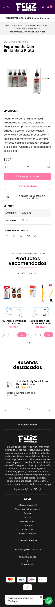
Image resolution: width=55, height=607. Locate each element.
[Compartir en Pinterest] (28, 236)
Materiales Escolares (36, 26)
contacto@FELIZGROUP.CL (27, 549)
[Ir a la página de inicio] (26, 6)
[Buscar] (8, 7)
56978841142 (27, 564)
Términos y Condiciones (27, 509)
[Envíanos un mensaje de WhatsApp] (49, 601)
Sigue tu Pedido (27, 533)
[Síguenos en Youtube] (35, 489)
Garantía (27, 517)
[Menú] (4, 7)
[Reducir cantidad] (6, 167)
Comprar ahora (27, 185)
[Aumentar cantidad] (48, 167)
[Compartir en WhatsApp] (21, 236)
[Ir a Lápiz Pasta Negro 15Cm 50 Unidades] (40, 293)
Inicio (7, 26)
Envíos (27, 513)
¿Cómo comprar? (27, 505)
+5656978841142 (27, 557)
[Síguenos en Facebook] (31, 489)
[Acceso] (43, 7)
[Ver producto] (10, 384)
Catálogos (27, 525)
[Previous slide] (3, 343)
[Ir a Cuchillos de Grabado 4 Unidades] (14, 293)
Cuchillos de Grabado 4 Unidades (14, 322)
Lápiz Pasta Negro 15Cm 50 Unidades (41, 322)
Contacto (27, 529)
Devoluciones (27, 521)
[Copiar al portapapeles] (35, 236)
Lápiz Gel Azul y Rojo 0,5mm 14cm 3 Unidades (32, 383)
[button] (27, 425)
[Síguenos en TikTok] (39, 489)
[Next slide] (52, 343)
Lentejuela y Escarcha (26, 29)
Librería (18, 26)
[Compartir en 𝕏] (13, 236)
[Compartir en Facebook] (6, 236)
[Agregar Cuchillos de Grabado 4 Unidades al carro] (22, 334)
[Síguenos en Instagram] (26, 489)
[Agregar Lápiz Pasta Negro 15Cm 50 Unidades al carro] (48, 334)
